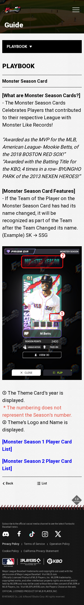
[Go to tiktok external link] (32, 534)
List (44, 483)
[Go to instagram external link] (45, 534)
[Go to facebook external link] (19, 534)
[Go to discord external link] (5, 534)
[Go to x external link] (58, 534)
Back (9, 483)
